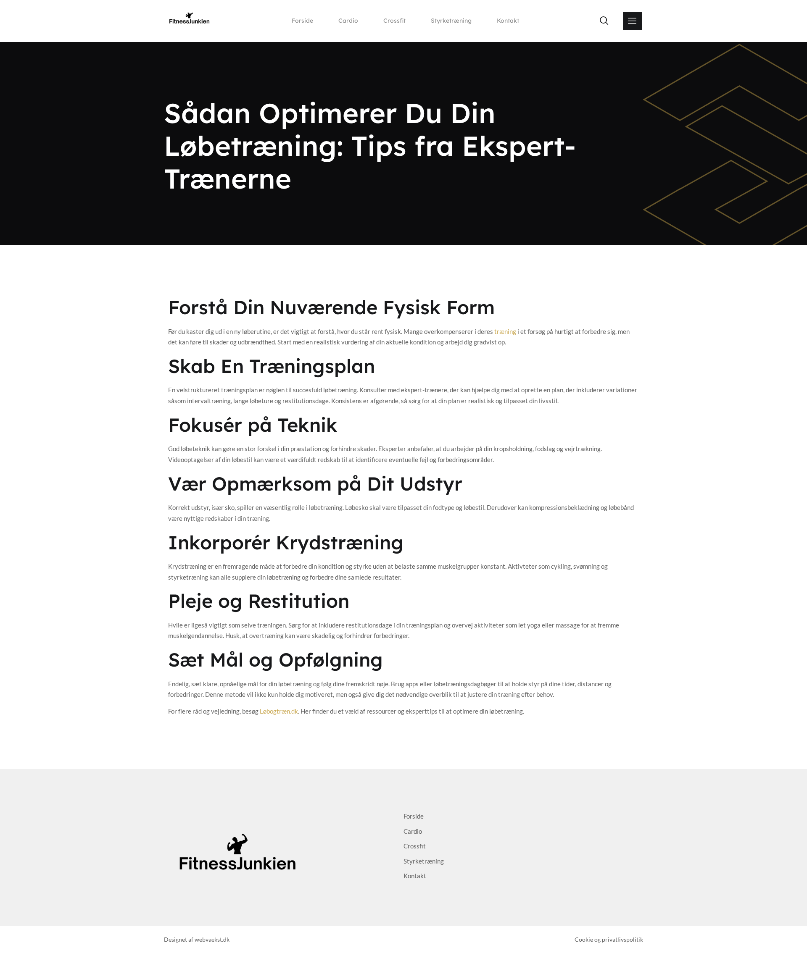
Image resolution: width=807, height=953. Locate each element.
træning (505, 331)
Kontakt (508, 20)
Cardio (348, 20)
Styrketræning (451, 20)
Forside (302, 20)
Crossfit (394, 20)
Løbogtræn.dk (279, 711)
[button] (604, 21)
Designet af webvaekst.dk (196, 939)
